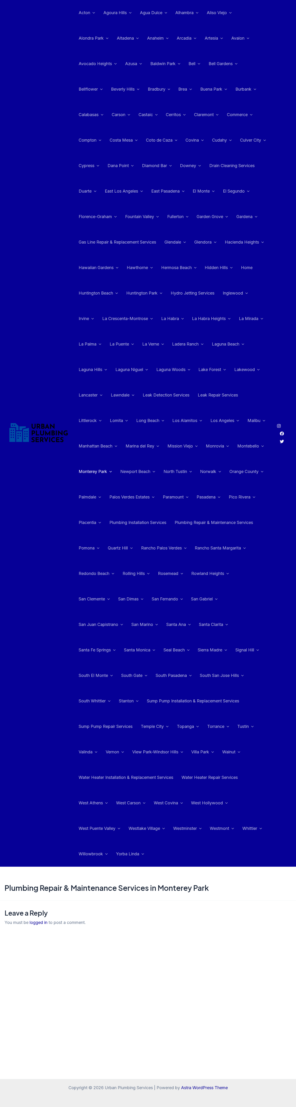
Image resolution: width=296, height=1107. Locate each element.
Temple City (152, 726)
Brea (182, 89)
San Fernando (165, 598)
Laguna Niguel (129, 369)
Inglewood (233, 293)
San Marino (142, 624)
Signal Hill (244, 649)
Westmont (219, 828)
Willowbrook (91, 853)
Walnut (228, 751)
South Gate (131, 675)
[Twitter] (282, 441)
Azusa (131, 63)
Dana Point (118, 165)
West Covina (166, 802)
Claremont (204, 114)
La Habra (170, 318)
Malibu (253, 420)
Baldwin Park (163, 63)
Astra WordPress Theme (204, 1087)
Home (247, 267)
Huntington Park (141, 293)
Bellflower (88, 89)
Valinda (85, 751)
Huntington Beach (96, 293)
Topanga (185, 726)
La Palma (87, 344)
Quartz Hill (118, 548)
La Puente (119, 344)
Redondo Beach (94, 573)
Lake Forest (209, 369)
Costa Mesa (121, 140)
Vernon (112, 751)
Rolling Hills (134, 573)
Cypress (86, 165)
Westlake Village (144, 828)
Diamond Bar (154, 165)
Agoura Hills (115, 12)
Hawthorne (137, 267)
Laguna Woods (170, 369)
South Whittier (92, 700)
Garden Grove (210, 216)
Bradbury (156, 89)
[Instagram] (279, 426)
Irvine (84, 318)
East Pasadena (165, 191)
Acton (84, 12)
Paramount (173, 497)
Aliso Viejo (217, 12)
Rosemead (168, 573)
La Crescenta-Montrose (125, 318)
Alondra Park (91, 38)
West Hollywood (207, 802)
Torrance (215, 726)
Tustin (243, 726)
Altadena (125, 38)
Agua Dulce (151, 12)
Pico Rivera (239, 497)
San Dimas (128, 598)
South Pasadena (171, 675)
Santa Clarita (211, 624)
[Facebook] (282, 433)
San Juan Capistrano (98, 624)
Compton (87, 140)
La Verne (150, 344)
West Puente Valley (97, 828)
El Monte (201, 191)
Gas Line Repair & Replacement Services (117, 242)
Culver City (250, 140)
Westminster (185, 828)
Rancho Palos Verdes (161, 548)
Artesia (211, 38)
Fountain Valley (139, 216)
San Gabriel (202, 598)
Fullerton (175, 216)
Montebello (248, 446)
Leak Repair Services (218, 395)
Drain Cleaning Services (232, 165)
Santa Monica (137, 649)
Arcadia (184, 38)
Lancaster (88, 395)
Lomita (116, 420)
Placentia (87, 522)
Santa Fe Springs (95, 649)
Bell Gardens (221, 63)
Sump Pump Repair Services (106, 726)
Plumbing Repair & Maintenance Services (214, 522)
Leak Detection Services (166, 395)
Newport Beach (135, 471)
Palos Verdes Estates (129, 497)
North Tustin (175, 471)
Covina (192, 140)
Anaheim (155, 38)
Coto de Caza (159, 140)
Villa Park (200, 751)
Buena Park (211, 89)
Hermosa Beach (176, 267)
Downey (188, 165)
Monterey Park (93, 471)
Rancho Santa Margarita (218, 548)
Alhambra (184, 12)
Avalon (237, 38)
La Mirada (248, 318)
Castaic (146, 114)
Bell (191, 63)
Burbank (243, 89)
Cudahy (219, 140)
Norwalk (208, 471)
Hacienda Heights (242, 242)
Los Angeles (222, 420)
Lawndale (120, 395)
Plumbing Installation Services (137, 522)
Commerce (237, 114)
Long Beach (147, 420)
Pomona (87, 548)
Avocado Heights (95, 63)
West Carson (128, 802)
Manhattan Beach (95, 446)
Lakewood (244, 369)
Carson (118, 114)
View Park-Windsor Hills (155, 751)
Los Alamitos (184, 420)
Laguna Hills (90, 369)
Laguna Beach (225, 344)
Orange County (244, 471)
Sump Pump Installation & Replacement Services (193, 700)
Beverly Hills (123, 89)
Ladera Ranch (185, 344)
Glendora (203, 242)
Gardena (244, 216)
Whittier (249, 828)
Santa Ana (176, 624)
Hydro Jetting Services (192, 293)
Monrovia (215, 446)
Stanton (126, 700)
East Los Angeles (121, 191)
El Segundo (234, 191)
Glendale (172, 242)
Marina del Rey (140, 446)
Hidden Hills (216, 267)
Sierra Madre (210, 649)
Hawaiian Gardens (96, 267)
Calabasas (89, 114)
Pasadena (206, 497)
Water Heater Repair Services (210, 777)
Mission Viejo (180, 446)
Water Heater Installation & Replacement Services (126, 777)
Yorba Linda (127, 853)
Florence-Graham (95, 216)
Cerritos (173, 114)
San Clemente (92, 598)
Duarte (85, 191)
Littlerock (88, 420)
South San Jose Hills (219, 675)
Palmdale (87, 497)
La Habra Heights (209, 318)
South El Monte (93, 675)
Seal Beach (174, 649)
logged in (38, 922)
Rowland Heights (207, 573)
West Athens (91, 802)
